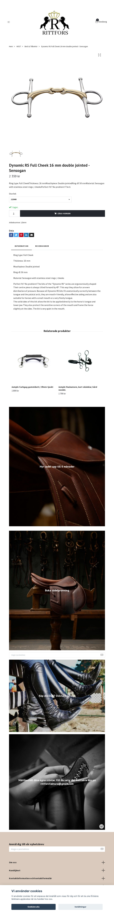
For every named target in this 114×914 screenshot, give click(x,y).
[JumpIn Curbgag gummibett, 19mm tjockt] (33, 361)
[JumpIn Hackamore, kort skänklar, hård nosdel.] (80, 361)
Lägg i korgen (64, 213)
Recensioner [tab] (42, 246)
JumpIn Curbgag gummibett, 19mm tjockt (32, 387)
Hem (11, 46)
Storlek (12, 193)
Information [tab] (21, 246)
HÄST (19, 46)
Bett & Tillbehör (31, 46)
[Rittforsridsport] (53, 22)
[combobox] (40, 199)
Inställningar (80, 907)
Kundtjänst (14, 870)
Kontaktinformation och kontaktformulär (30, 878)
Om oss (13, 862)
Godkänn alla (33, 907)
